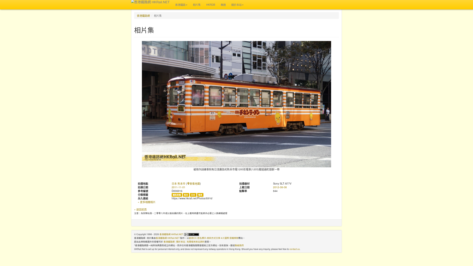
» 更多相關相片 (147, 202)
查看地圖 (195, 183)
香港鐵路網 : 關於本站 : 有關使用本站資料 (184, 241)
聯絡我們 (239, 245)
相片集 (197, 4)
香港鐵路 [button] (180, 4)
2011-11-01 (178, 187)
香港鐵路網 (143, 15)
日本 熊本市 (178, 183)
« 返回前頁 (140, 209)
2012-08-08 (280, 187)
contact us (295, 248)
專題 (223, 4)
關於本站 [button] (236, 4)
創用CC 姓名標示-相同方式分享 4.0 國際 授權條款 (213, 237)
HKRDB (210, 4)
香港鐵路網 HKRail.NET (171, 234)
